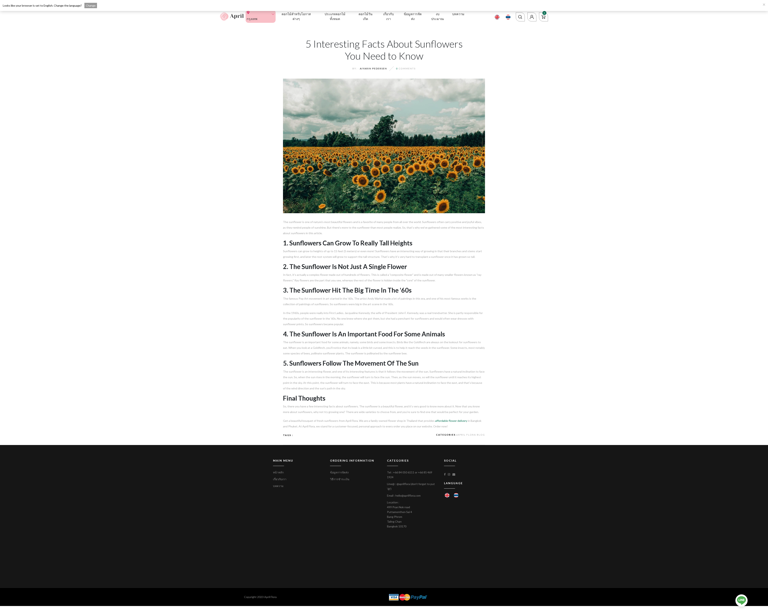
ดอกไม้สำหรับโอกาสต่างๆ (296, 16)
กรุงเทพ (252, 19)
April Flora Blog (471, 434)
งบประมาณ (437, 16)
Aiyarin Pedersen (373, 68)
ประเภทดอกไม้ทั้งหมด (335, 16)
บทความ (458, 14)
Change (91, 5)
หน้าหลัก (278, 472)
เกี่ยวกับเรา (388, 16)
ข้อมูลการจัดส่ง (413, 16)
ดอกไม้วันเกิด (365, 16)
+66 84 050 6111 (403, 472)
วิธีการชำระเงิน (339, 479)
